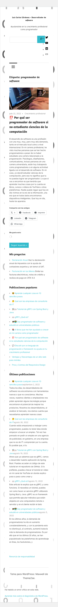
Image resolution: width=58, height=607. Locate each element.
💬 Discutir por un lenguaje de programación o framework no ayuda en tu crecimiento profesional (28, 348)
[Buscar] (41, 39)
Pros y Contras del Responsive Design (28, 365)
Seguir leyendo (18, 245)
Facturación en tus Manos (23, 271)
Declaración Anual (20, 260)
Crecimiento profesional (35, 113)
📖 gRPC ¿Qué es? (20, 317)
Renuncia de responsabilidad (22, 556)
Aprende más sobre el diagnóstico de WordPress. (26, 596)
